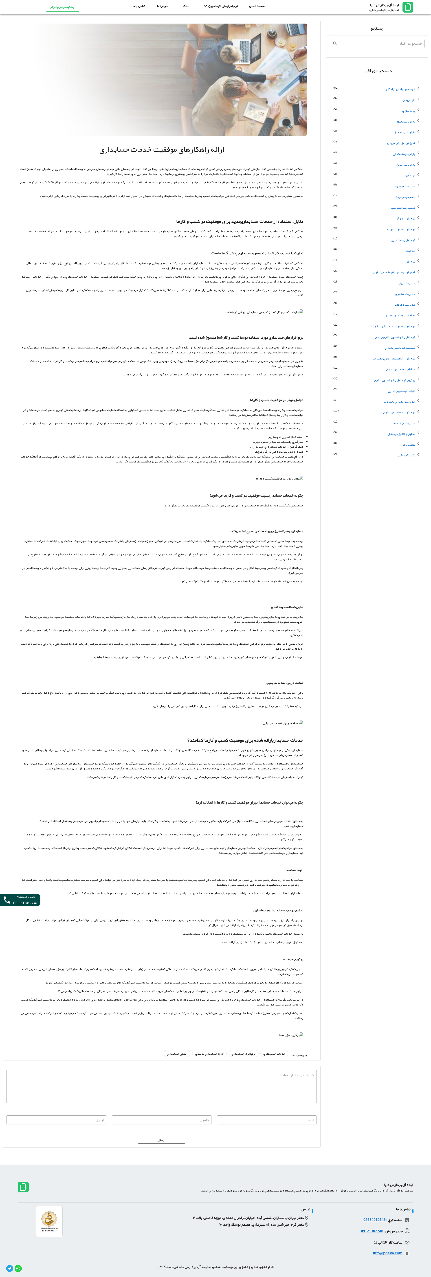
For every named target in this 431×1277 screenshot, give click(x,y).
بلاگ (186, 6)
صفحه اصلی (257, 6)
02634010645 (374, 1219)
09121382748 (372, 1231)
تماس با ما (139, 6)
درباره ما (162, 6)
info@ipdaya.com (387, 1253)
